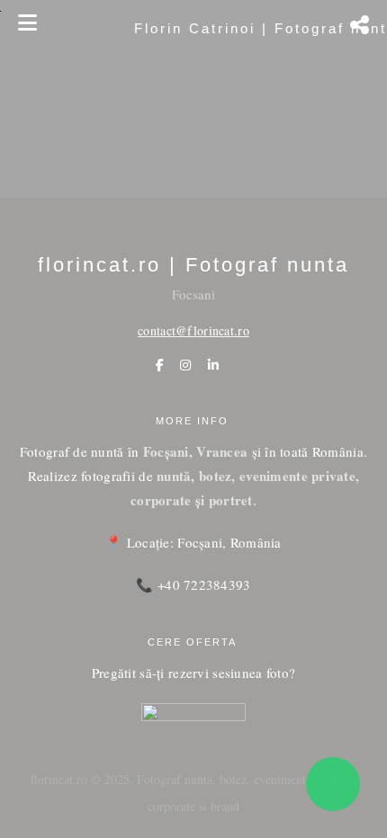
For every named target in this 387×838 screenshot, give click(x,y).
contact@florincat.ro (193, 330)
